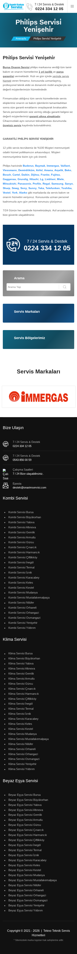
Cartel (16, 174)
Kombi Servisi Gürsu (21, 542)
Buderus (28, 165)
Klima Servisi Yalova (20, 663)
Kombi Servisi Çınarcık (22, 547)
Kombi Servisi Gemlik (21, 532)
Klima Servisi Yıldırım (21, 769)
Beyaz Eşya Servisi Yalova (24, 804)
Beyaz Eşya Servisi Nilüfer (24, 885)
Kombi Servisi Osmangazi (24, 617)
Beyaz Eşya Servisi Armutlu (25, 819)
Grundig (23, 179)
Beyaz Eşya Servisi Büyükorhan (28, 799)
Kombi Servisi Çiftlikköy (22, 557)
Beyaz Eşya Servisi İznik (23, 855)
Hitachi (34, 179)
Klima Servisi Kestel (20, 728)
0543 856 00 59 (22, 459)
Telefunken (53, 188)
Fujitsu (55, 174)
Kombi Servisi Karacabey (23, 577)
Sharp (6, 188)
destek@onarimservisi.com (29, 487)
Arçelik (58, 170)
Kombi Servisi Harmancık (24, 552)
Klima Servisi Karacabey (23, 718)
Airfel (39, 170)
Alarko (23, 192)
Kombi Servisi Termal (21, 567)
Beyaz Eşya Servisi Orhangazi (27, 895)
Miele (60, 179)
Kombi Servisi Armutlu (22, 537)
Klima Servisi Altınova (21, 668)
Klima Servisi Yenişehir (22, 764)
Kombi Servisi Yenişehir (22, 622)
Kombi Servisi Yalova (21, 522)
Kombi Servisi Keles (20, 582)
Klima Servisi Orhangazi (23, 754)
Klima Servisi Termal (20, 708)
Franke (45, 174)
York (15, 192)
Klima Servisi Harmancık (23, 693)
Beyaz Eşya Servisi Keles (24, 865)
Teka (41, 188)
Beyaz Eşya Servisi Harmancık (27, 835)
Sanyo (69, 183)
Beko (68, 170)
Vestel (6, 192)
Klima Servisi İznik (19, 713)
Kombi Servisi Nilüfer (21, 602)
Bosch (7, 174)
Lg (41, 179)
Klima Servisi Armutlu (21, 678)
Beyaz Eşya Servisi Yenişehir (26, 905)
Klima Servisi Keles (20, 723)
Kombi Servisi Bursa (20, 512)
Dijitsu (35, 174)
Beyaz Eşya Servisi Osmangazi (27, 900)
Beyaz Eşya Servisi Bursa (24, 794)
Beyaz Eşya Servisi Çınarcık (26, 829)
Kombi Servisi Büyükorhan (24, 517)
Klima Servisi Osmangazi (23, 758)
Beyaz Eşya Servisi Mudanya (26, 875)
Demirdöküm (26, 170)
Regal (46, 183)
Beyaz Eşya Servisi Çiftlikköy (26, 840)
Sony (23, 188)
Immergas (53, 165)
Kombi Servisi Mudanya (23, 592)
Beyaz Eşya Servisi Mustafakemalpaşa (32, 880)
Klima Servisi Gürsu (20, 683)
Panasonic (24, 183)
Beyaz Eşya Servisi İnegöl (24, 845)
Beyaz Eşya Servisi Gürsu (24, 824)
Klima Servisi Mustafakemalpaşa (28, 738)
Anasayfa (21, 38)
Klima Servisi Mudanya (22, 733)
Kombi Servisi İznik (20, 572)
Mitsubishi (9, 183)
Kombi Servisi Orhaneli (22, 607)
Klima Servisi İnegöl (20, 703)
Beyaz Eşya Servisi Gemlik (25, 814)
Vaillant (65, 165)
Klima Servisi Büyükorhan (24, 658)
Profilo (37, 183)
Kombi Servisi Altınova (22, 527)
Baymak (40, 165)
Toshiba (66, 188)
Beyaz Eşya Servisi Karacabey (27, 860)
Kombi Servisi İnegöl (20, 562)
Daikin (25, 174)
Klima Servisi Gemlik (21, 673)
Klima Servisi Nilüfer (20, 744)
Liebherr (50, 179)
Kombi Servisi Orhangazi (23, 612)
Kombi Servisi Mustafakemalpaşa (29, 597)
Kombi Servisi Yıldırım (22, 627)
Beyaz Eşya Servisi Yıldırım (25, 910)
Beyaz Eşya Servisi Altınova (25, 809)
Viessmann (10, 170)
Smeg (15, 188)
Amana (48, 170)
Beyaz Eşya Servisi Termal (24, 850)
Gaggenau (9, 179)
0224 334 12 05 (22, 446)
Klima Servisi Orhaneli (22, 749)
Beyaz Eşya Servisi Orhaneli (26, 890)
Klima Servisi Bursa (20, 653)
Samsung (57, 183)
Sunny (32, 188)
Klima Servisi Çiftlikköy (22, 698)
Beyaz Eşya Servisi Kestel (24, 870)
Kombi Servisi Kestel (21, 587)
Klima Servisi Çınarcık (22, 688)
